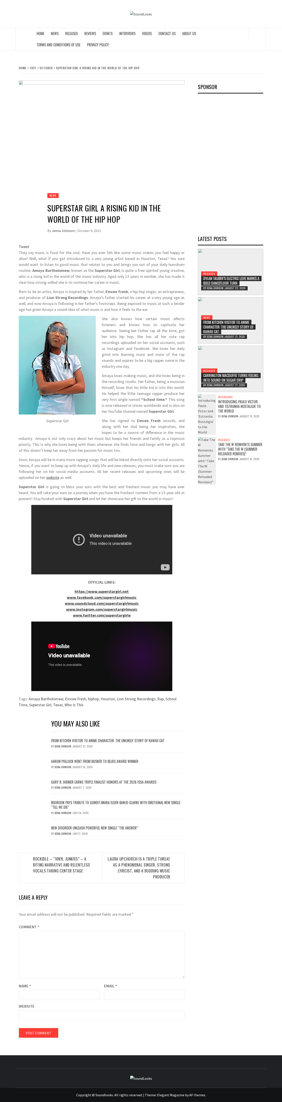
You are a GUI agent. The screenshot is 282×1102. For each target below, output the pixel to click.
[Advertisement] (231, 163)
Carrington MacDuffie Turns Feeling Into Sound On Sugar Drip (230, 378)
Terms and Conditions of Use (58, 44)
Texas (58, 704)
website (52, 477)
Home (40, 33)
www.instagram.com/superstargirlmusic (101, 609)
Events (108, 33)
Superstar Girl (40, 704)
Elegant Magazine (170, 1095)
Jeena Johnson (63, 230)
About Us (189, 33)
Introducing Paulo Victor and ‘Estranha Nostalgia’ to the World (239, 406)
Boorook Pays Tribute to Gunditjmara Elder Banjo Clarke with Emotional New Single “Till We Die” (115, 805)
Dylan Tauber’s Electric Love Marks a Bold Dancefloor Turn (231, 281)
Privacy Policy (98, 44)
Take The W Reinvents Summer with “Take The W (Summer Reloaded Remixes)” (240, 449)
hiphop (93, 698)
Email (110, 985)
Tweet (24, 246)
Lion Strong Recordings (136, 698)
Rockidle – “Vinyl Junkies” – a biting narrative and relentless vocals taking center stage (61, 865)
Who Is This (74, 704)
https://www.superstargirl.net (102, 591)
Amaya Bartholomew (46, 698)
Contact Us (167, 33)
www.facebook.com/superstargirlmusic (102, 597)
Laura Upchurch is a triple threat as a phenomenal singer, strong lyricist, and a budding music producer (139, 868)
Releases (71, 33)
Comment (29, 926)
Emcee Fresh (75, 698)
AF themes (197, 1095)
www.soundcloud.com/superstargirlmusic (102, 603)
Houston (108, 698)
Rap (160, 698)
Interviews (127, 33)
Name (25, 985)
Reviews (90, 33)
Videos (147, 33)
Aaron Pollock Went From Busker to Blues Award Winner (94, 761)
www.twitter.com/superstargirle (102, 615)
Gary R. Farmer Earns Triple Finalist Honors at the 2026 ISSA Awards (103, 782)
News (55, 33)
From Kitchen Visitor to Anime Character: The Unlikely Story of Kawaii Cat (107, 740)
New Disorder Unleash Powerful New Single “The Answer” (94, 828)
